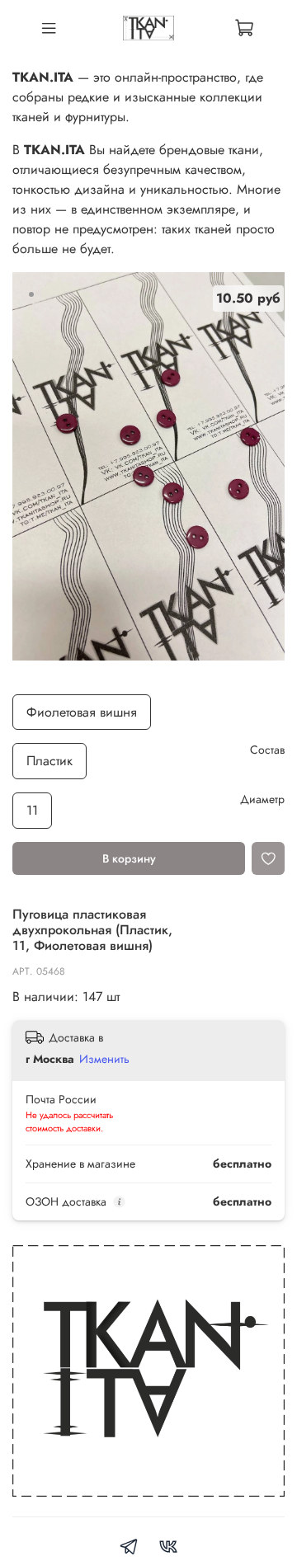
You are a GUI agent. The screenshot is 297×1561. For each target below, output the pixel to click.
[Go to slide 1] (31, 294)
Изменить (104, 1058)
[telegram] (128, 1549)
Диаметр (262, 799)
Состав (267, 750)
